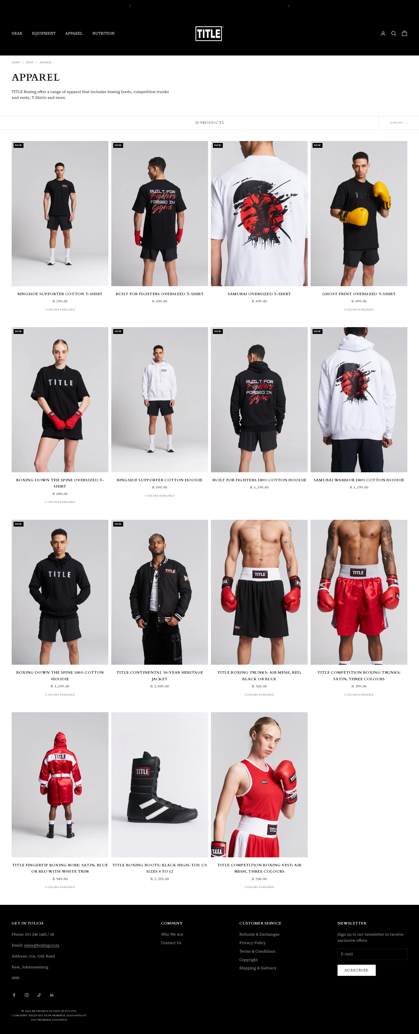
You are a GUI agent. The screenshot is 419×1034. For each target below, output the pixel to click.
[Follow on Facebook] (14, 995)
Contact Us (171, 943)
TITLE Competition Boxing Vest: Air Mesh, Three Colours (259, 868)
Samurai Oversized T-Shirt (259, 294)
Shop (30, 62)
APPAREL (74, 33)
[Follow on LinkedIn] (51, 995)
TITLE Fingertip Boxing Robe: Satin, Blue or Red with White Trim (60, 868)
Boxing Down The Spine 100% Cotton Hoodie (60, 676)
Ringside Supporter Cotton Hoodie (160, 480)
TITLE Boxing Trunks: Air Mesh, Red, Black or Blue (259, 676)
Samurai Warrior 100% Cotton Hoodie (359, 480)
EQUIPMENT (44, 33)
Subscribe (357, 970)
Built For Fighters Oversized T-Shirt (160, 294)
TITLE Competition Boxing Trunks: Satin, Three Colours (359, 676)
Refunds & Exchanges (259, 934)
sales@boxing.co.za (41, 945)
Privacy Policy (252, 943)
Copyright (248, 960)
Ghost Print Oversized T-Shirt (359, 294)
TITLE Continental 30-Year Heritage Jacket (159, 676)
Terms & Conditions (257, 951)
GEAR (17, 33)
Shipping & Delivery (257, 968)
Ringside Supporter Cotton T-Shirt (60, 294)
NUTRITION (103, 33)
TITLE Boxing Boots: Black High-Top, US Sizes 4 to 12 (159, 868)
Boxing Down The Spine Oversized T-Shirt (60, 483)
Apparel (46, 62)
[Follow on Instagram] (26, 995)
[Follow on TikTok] (39, 995)
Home (16, 62)
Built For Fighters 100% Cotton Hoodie (259, 480)
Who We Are (172, 934)
